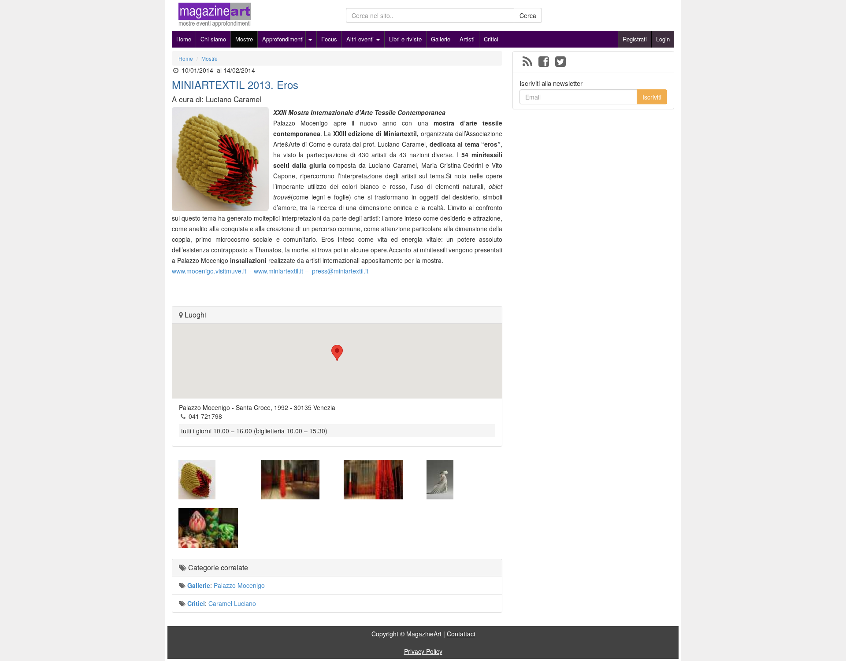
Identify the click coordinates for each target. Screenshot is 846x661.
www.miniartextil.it (278, 270)
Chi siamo (213, 39)
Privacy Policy (423, 651)
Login (663, 39)
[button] (337, 353)
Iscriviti (651, 96)
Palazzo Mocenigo (239, 585)
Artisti (467, 39)
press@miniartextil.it (340, 270)
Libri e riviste (405, 39)
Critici (491, 39)
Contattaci (461, 633)
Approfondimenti (283, 39)
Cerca (527, 15)
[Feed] (527, 62)
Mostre (244, 39)
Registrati (635, 39)
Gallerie (440, 39)
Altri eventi (360, 39)
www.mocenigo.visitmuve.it (209, 270)
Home (183, 39)
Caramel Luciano (232, 603)
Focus (329, 39)
